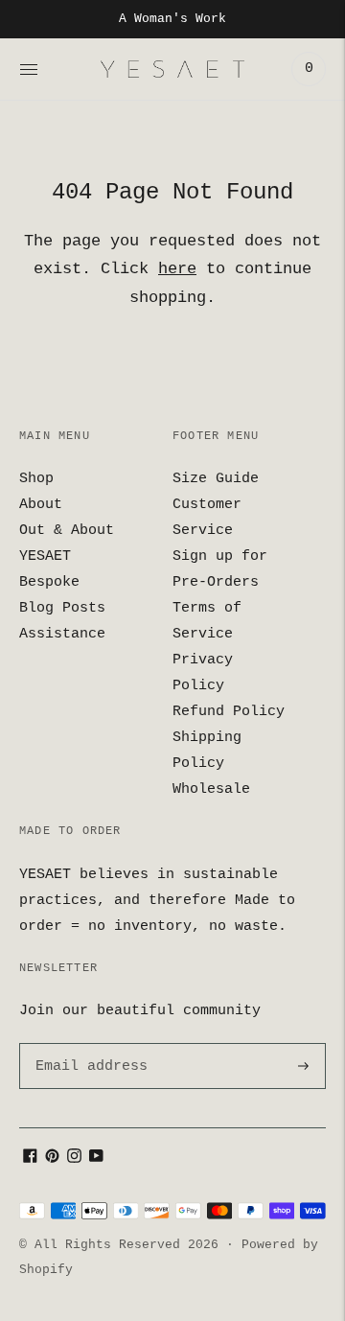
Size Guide (215, 479)
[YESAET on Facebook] (30, 1159)
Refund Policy (228, 712)
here (177, 269)
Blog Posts (62, 608)
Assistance (62, 634)
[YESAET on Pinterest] (52, 1159)
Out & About (66, 530)
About (40, 505)
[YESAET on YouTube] (96, 1159)
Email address (88, 1043)
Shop (36, 479)
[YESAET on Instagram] (74, 1159)
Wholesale (211, 789)
